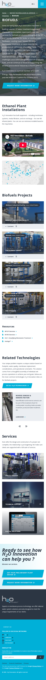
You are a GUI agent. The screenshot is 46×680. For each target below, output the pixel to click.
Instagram (9, 643)
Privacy (26, 663)
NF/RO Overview (10, 335)
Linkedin (8, 637)
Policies (4, 663)
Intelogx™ (8, 341)
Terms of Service (14, 668)
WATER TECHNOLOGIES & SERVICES (22, 13)
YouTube (8, 640)
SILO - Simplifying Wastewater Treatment (18, 338)
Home (4, 13)
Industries (5, 16)
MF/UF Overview (10, 331)
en (32, 4)
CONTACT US (7, 627)
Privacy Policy (37, 666)
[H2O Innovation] (8, 4)
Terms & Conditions (15, 663)
